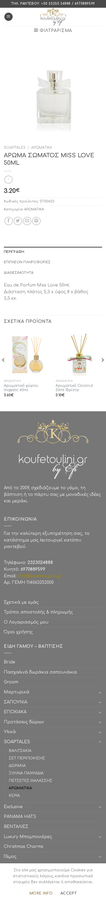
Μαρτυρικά (16, 692)
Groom (11, 682)
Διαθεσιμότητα (18, 273)
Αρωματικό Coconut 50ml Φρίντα (74, 388)
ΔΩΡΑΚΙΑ (17, 766)
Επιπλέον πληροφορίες (27, 262)
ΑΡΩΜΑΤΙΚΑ (41, 148)
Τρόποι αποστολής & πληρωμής (38, 612)
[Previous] (3, 370)
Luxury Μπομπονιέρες (28, 836)
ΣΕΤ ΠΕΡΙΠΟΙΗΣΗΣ (27, 758)
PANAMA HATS (20, 816)
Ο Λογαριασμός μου (26, 622)
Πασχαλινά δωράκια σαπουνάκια (40, 672)
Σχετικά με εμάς (21, 602)
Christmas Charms (23, 846)
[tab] (53, 252)
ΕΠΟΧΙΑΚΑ (16, 712)
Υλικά (10, 731)
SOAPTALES (14, 148)
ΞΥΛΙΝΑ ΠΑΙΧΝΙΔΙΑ (26, 773)
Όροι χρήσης (18, 632)
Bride (9, 662)
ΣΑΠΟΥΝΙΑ (17, 702)
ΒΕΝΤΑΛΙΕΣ (16, 826)
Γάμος (10, 856)
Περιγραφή (14, 252)
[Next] (102, 370)
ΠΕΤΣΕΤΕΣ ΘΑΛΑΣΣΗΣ (30, 780)
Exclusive (13, 807)
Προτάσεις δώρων (24, 722)
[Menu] (8, 17)
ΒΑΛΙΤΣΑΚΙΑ (20, 751)
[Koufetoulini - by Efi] (53, 17)
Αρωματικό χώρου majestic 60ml (21, 388)
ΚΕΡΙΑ (14, 795)
